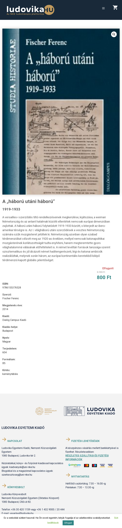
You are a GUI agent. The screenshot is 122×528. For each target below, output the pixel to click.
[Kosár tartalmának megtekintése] (116, 8)
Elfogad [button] (68, 523)
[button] (114, 34)
